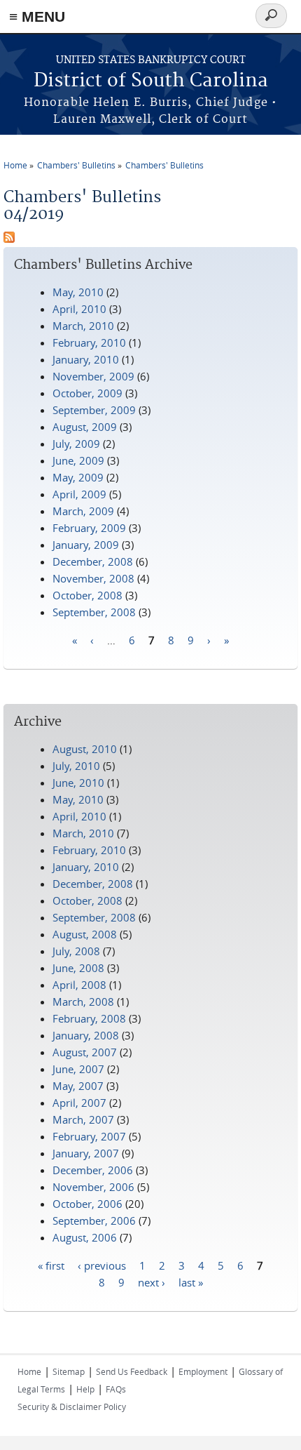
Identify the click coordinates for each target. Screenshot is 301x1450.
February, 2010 (89, 342)
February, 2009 (89, 528)
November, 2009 (93, 376)
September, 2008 (94, 612)
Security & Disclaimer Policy (72, 1406)
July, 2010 (76, 766)
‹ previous (102, 1265)
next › (151, 1282)
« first (51, 1265)
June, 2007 (78, 1069)
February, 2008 (89, 1018)
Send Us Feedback (131, 1371)
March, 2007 (83, 1119)
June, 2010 (78, 783)
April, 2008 (79, 985)
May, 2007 (78, 1086)
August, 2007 (84, 1052)
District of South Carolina (151, 81)
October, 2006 (87, 1204)
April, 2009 (79, 494)
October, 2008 (87, 595)
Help (85, 1389)
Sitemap (68, 1371)
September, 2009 (94, 410)
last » (190, 1282)
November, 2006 (93, 1187)
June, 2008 (78, 968)
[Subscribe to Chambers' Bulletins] (9, 239)
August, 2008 (84, 934)
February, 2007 (89, 1136)
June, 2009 (78, 460)
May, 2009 (78, 477)
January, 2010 (85, 359)
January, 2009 (85, 545)
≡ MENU (37, 16)
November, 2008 (93, 578)
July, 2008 (76, 951)
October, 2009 (87, 393)
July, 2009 (76, 444)
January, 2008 (85, 1035)
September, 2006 (94, 1220)
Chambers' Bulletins (76, 165)
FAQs (116, 1389)
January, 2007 (85, 1153)
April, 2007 (79, 1103)
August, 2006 (84, 1237)
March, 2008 (83, 1002)
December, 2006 (92, 1170)
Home (15, 165)
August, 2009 (84, 427)
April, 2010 (79, 309)
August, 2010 (84, 749)
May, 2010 (78, 292)
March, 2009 (83, 511)
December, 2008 (92, 561)
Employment (202, 1371)
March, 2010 (83, 326)
